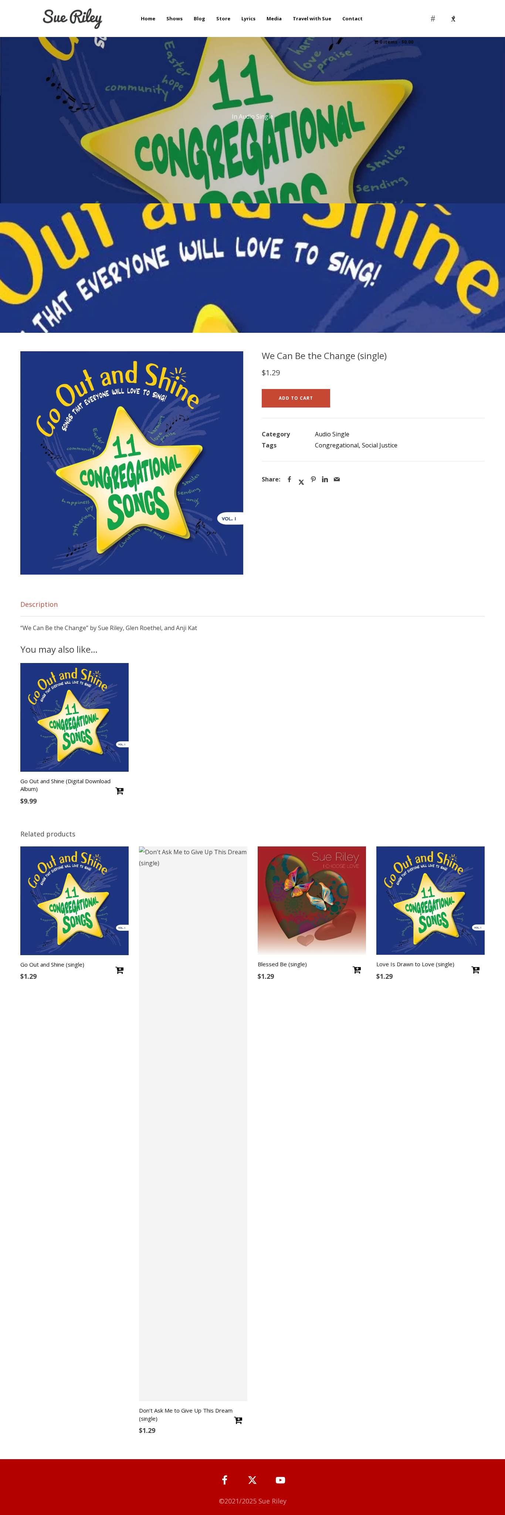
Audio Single (256, 116)
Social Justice (379, 445)
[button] (232, 362)
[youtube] (280, 1485)
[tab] (252, 604)
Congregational (337, 445)
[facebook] (224, 1480)
